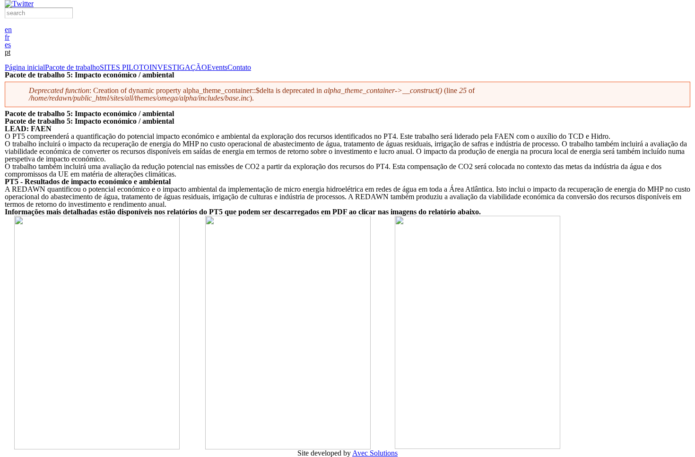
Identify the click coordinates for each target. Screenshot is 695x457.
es (8, 45)
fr (7, 37)
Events (217, 67)
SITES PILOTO (124, 67)
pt (7, 52)
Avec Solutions (375, 453)
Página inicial (25, 67)
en (8, 29)
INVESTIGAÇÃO (178, 67)
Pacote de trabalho (72, 67)
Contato (239, 67)
